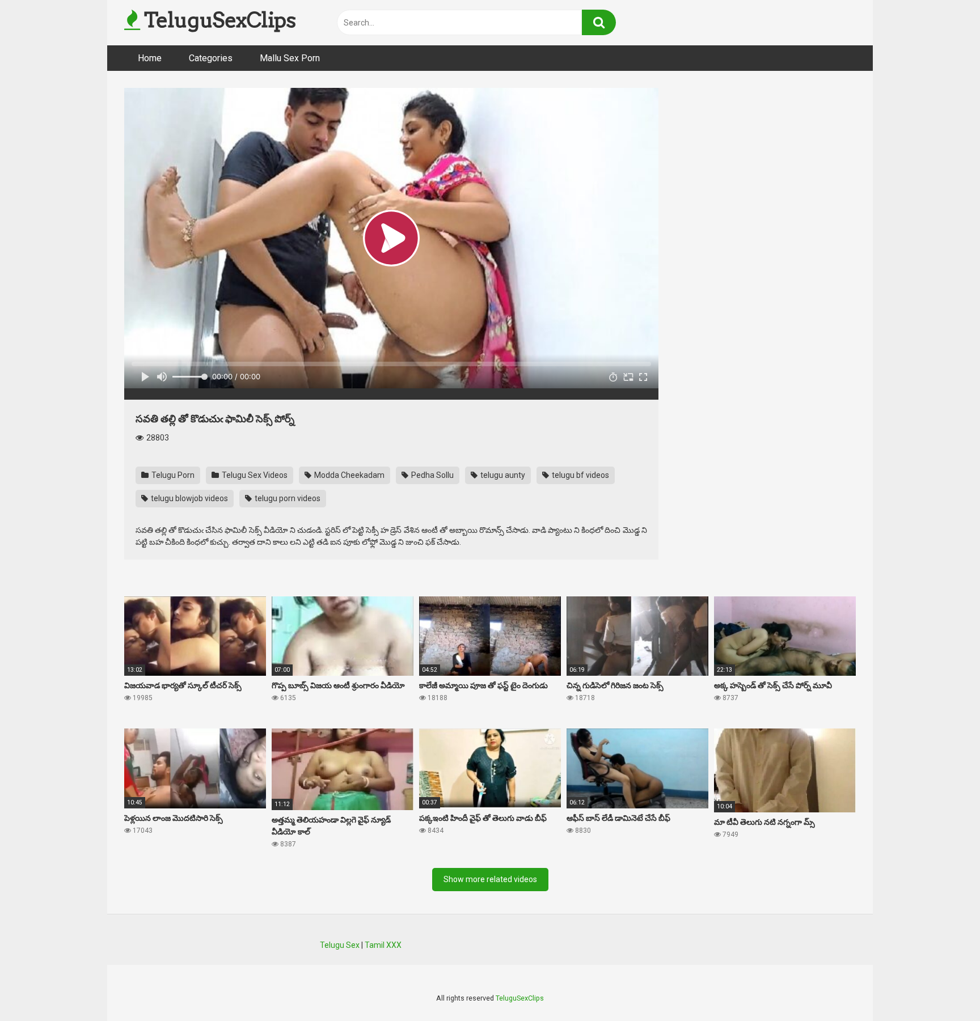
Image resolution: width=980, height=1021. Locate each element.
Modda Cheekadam (348, 475)
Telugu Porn (172, 475)
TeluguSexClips (217, 19)
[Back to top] (942, 986)
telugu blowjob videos (188, 498)
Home (150, 58)
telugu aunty (502, 475)
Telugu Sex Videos (254, 475)
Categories (211, 58)
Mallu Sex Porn (290, 58)
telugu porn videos (286, 498)
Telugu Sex (340, 945)
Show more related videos (490, 879)
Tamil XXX (383, 945)
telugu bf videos (579, 475)
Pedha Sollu (431, 475)
